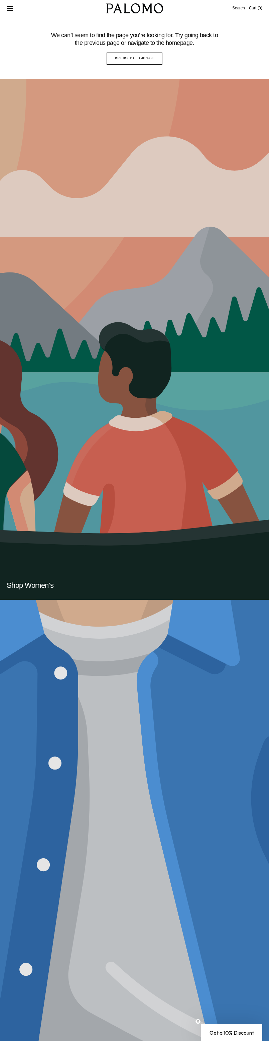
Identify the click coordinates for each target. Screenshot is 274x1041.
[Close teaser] (197, 1021)
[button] (10, 8)
